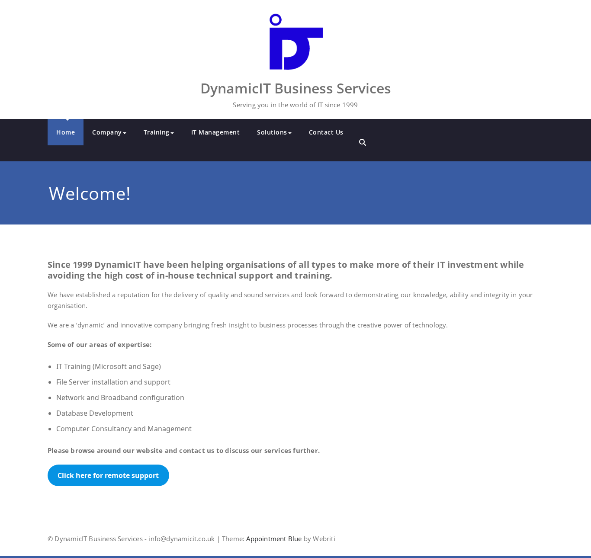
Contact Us (326, 132)
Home (65, 132)
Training (157, 132)
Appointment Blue (273, 538)
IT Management (215, 132)
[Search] (362, 142)
